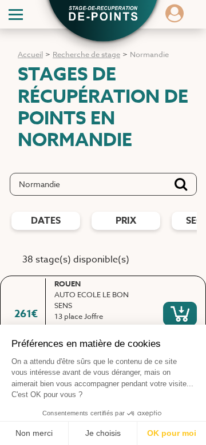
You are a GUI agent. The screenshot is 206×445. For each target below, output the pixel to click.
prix (126, 221)
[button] (103, 14)
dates (46, 221)
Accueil (30, 54)
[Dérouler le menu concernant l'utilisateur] (174, 17)
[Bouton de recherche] (181, 184)
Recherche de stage (86, 54)
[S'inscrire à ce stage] (180, 314)
